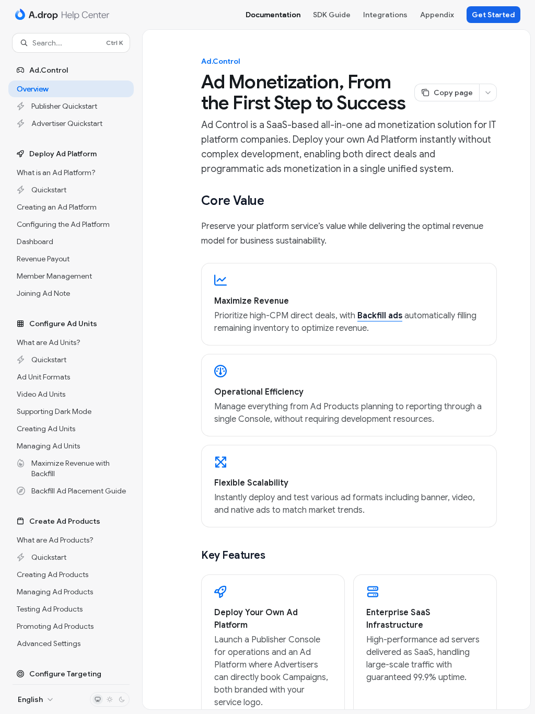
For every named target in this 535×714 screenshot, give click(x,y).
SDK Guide (332, 14)
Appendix (437, 14)
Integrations (385, 14)
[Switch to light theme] (109, 699)
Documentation (273, 14)
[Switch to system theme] (97, 699)
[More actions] (488, 92)
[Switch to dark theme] (122, 699)
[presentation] (71, 368)
